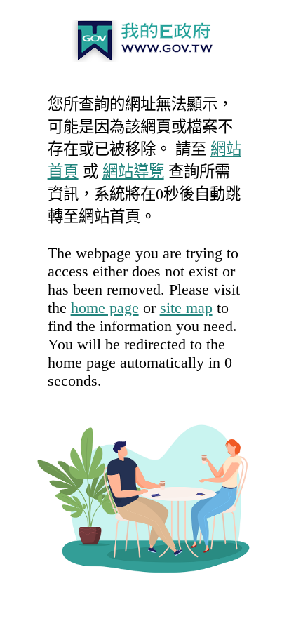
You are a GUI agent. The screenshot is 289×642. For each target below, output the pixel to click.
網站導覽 (133, 171)
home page (105, 307)
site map (186, 307)
